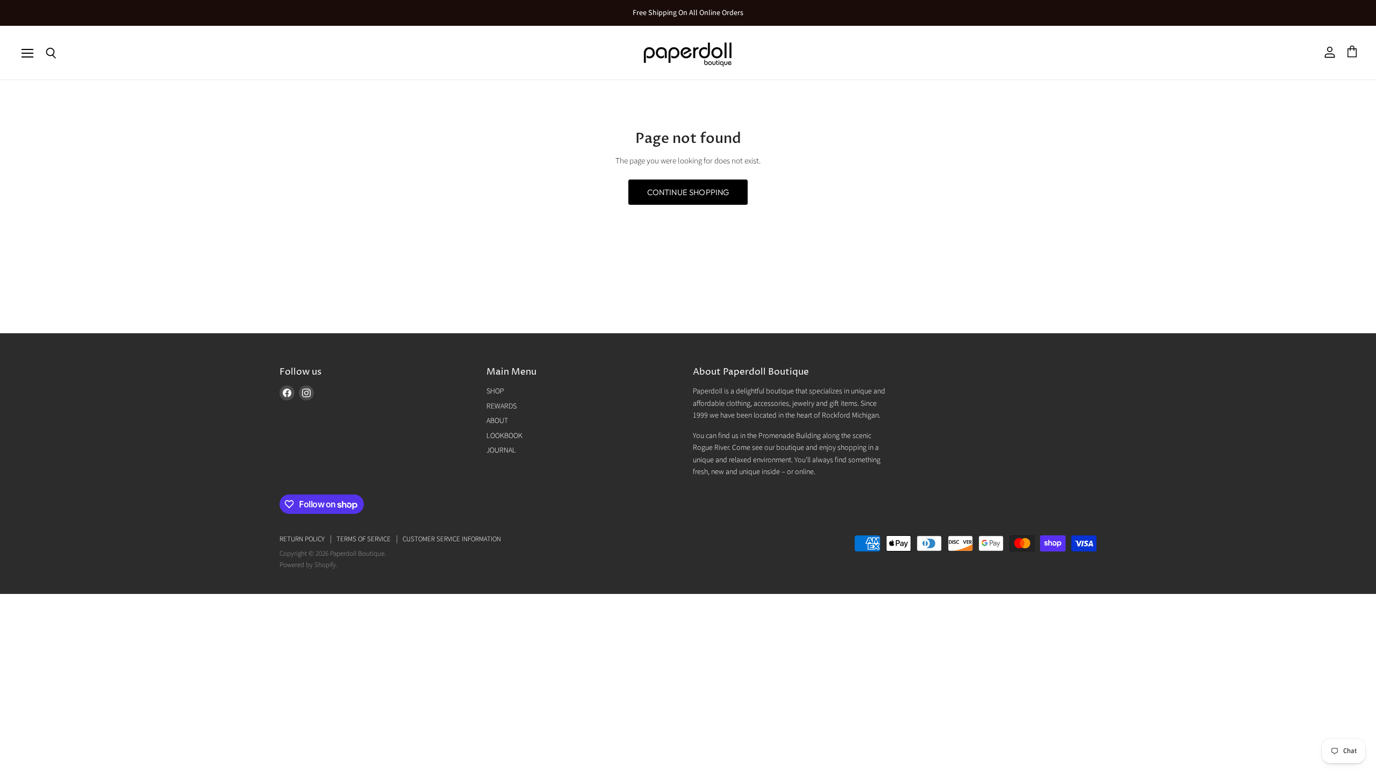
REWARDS (501, 406)
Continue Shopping (688, 192)
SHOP (495, 391)
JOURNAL (501, 450)
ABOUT (497, 420)
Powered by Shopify (308, 565)
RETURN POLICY (302, 539)
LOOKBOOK (504, 436)
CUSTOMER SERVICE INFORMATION (452, 539)
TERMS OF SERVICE (363, 539)
